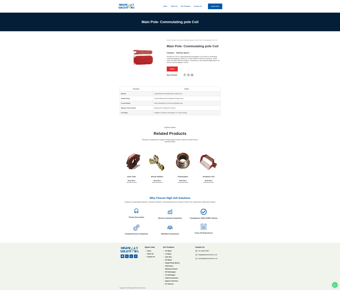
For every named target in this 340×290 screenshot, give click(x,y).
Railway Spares (189, 40)
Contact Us (198, 6)
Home (165, 6)
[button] (335, 285)
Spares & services (177, 40)
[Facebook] (184, 75)
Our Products (185, 6)
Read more (131, 180)
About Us (174, 6)
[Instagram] (188, 75)
